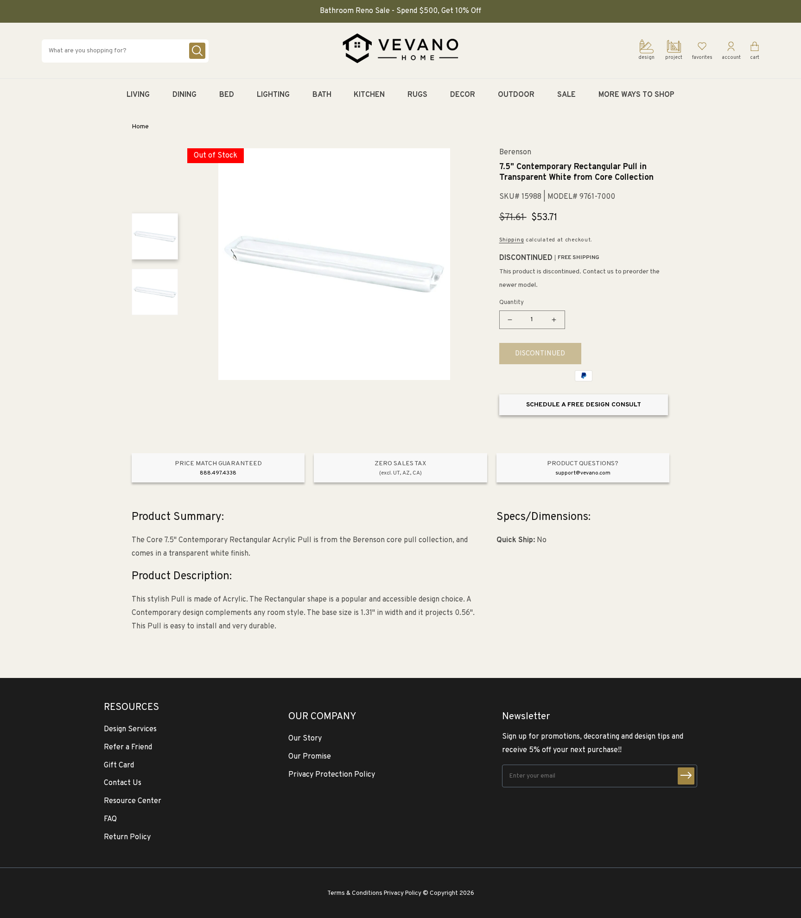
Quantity (511, 302)
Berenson (515, 152)
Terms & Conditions (354, 893)
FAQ (110, 819)
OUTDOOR (516, 95)
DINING (184, 95)
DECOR (462, 95)
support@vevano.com (582, 473)
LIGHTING (273, 95)
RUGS (417, 95)
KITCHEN (369, 95)
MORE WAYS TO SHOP (636, 95)
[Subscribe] (686, 776)
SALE (566, 95)
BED (226, 95)
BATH (321, 95)
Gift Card (119, 765)
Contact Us (122, 783)
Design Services (130, 729)
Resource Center (132, 801)
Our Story (305, 738)
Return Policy (127, 837)
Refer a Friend (128, 747)
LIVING (138, 95)
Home (140, 127)
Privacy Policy (402, 893)
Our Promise (309, 756)
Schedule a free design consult (583, 405)
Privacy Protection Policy (331, 774)
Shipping (511, 240)
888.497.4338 (218, 473)
